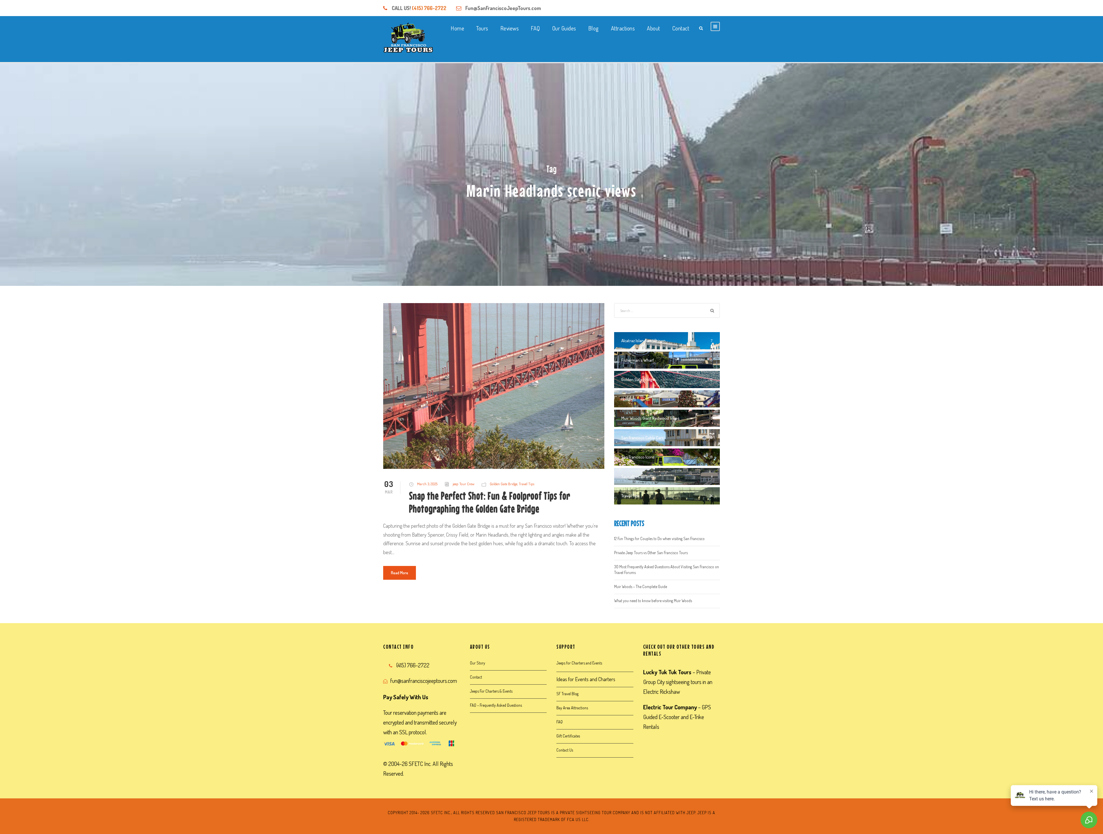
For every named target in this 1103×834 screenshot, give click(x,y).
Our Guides (564, 28)
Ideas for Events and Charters (585, 679)
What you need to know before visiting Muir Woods (653, 600)
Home (457, 28)
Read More (399, 572)
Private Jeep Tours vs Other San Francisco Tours (651, 552)
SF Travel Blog (567, 693)
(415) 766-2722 (429, 8)
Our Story (477, 662)
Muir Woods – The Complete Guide (640, 586)
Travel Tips (526, 483)
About (653, 28)
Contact (680, 28)
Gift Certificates (568, 735)
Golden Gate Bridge (503, 483)
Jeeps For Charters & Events (491, 691)
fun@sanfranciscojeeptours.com (423, 680)
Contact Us (564, 750)
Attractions (623, 28)
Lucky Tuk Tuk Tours (667, 672)
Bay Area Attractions (572, 707)
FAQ (535, 28)
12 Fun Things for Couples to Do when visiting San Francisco (659, 538)
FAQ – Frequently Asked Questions (496, 705)
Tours (482, 28)
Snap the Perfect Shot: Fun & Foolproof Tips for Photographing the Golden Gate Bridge (489, 502)
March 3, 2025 (427, 483)
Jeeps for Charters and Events (579, 662)
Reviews (509, 28)
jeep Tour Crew (464, 483)
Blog (593, 28)
